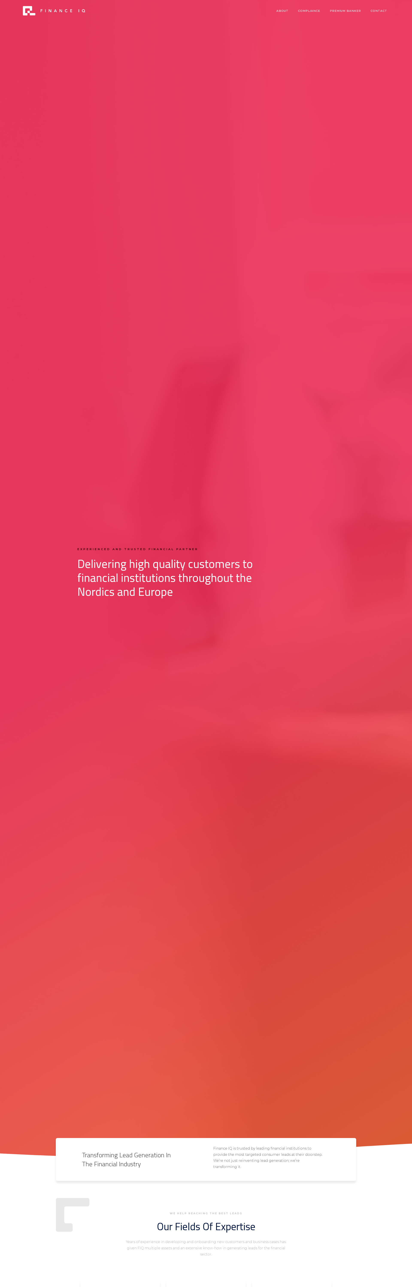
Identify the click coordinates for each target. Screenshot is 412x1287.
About (282, 10)
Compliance (309, 10)
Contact (379, 10)
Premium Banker (345, 10)
